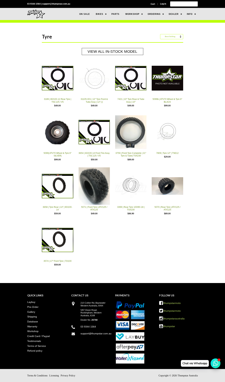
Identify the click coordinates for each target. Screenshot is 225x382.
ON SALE (84, 14)
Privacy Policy (68, 375)
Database (32, 321)
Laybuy (31, 302)
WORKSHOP (132, 14)
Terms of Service (36, 346)
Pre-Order (32, 307)
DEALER (174, 14)
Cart (153, 4)
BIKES (99, 14)
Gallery (31, 311)
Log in (163, 4)
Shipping (32, 316)
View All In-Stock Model (112, 51)
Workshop (32, 331)
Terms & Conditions (37, 375)
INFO (189, 14)
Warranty (32, 326)
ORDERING (154, 14)
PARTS (115, 14)
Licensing (54, 375)
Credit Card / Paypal (38, 336)
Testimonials (34, 341)
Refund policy (34, 350)
